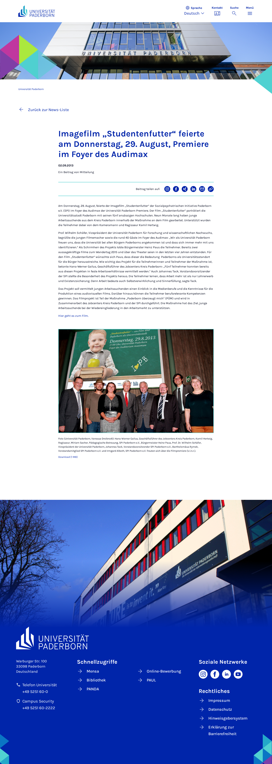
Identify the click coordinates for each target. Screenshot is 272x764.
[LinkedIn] (226, 674)
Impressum (219, 700)
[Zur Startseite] (36, 11)
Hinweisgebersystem (228, 718)
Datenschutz (220, 709)
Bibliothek (96, 680)
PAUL (151, 680)
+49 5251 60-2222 (38, 708)
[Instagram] (203, 674)
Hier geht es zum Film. (73, 315)
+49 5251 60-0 (35, 691)
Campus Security (38, 701)
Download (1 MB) (68, 457)
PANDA (93, 689)
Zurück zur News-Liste (48, 109)
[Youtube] (238, 674)
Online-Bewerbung (164, 671)
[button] (196, 11)
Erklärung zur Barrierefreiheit (222, 730)
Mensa (93, 671)
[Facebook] (214, 674)
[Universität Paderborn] (136, 638)
